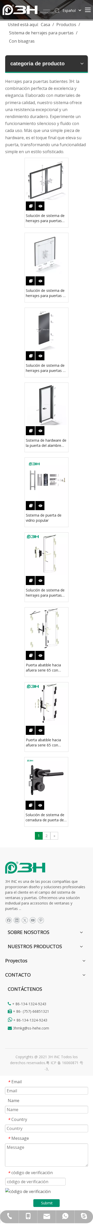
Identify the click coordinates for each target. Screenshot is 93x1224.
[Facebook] (8, 920)
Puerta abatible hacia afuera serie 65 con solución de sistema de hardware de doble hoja (46, 667)
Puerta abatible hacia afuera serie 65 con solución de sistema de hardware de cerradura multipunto (45, 742)
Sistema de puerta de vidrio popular (43, 518)
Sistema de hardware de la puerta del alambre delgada (46, 443)
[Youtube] (32, 920)
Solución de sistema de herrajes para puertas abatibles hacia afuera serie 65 (45, 593)
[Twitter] (24, 920)
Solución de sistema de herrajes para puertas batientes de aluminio (45, 218)
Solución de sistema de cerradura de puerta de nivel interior (45, 817)
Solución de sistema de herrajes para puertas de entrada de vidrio (46, 293)
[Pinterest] (40, 920)
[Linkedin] (16, 920)
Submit (47, 1202)
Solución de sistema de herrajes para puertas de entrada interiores (46, 368)
